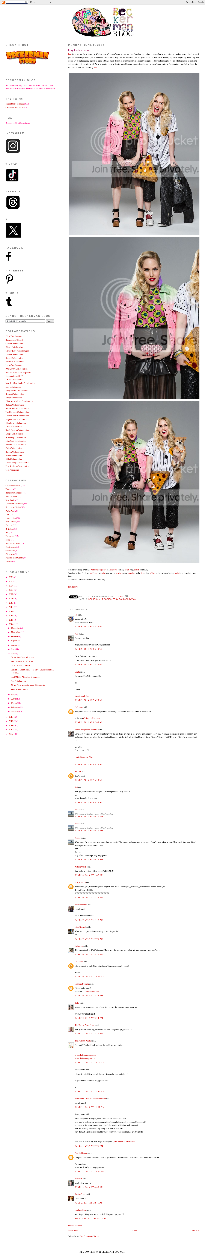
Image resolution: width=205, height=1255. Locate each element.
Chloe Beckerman (13, 485)
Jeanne (77, 809)
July (13, 649)
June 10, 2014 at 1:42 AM (89, 875)
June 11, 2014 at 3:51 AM (89, 1033)
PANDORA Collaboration (16, 368)
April (13, 698)
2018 (11, 606)
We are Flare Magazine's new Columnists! (28, 685)
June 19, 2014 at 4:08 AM (89, 1187)
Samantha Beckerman (15, 103)
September (16, 640)
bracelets (131, 573)
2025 (11, 581)
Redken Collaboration (15, 404)
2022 (11, 594)
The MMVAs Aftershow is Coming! (25, 676)
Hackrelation (80, 1209)
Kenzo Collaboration (14, 357)
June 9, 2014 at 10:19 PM (89, 816)
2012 (11, 721)
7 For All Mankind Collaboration (19, 401)
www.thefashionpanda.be (85, 1054)
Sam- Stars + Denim (19, 689)
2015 (11, 619)
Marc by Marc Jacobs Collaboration (20, 383)
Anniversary (11, 546)
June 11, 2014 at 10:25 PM (89, 1171)
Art (7, 532)
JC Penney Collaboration (16, 437)
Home (134, 1230)
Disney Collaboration (14, 347)
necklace (93, 573)
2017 (11, 611)
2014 (11, 624)
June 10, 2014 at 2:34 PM (89, 1017)
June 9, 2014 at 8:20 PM (88, 722)
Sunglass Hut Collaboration (17, 390)
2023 (11, 589)
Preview (9, 525)
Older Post (195, 1230)
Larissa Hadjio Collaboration (18, 462)
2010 (11, 729)
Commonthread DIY (14, 375)
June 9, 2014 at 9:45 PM (88, 802)
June (13, 653)
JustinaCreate (80, 1194)
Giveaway (10, 554)
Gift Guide (10, 550)
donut (127, 569)
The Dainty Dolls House (85, 1025)
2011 (11, 725)
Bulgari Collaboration (15, 451)
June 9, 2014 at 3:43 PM (88, 626)
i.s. (76, 614)
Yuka (77, 1002)
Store (8, 539)
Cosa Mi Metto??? (91, 991)
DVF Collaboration (14, 426)
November (16, 632)
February (15, 707)
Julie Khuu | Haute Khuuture (87, 729)
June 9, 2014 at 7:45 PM (88, 664)
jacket (177, 573)
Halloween (10, 536)
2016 (11, 615)
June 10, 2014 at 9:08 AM (89, 938)
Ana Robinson (81, 1153)
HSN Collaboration (14, 397)
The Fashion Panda (83, 1040)
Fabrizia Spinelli (82, 983)
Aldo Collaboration (14, 459)
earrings (119, 573)
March (14, 702)
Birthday (9, 528)
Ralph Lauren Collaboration (17, 430)
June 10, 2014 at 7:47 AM (89, 919)
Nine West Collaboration (16, 440)
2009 (11, 733)
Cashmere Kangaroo (91, 718)
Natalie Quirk (80, 866)
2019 (11, 602)
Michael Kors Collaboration (17, 415)
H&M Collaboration (14, 336)
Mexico (9, 561)
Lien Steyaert (80, 926)
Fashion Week (11, 496)
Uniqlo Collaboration (14, 433)
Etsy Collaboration (79, 50)
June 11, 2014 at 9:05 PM (89, 1145)
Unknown (79, 707)
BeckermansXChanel (14, 339)
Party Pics (10, 510)
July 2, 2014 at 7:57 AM (88, 1202)
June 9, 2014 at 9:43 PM (88, 780)
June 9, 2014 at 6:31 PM (88, 648)
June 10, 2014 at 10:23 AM (89, 976)
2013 (11, 716)
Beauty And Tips (82, 695)
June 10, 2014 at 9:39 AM (89, 954)
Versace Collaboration (15, 361)
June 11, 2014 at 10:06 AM (89, 1062)
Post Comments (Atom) (89, 1236)
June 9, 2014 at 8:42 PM (88, 764)
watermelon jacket (98, 569)
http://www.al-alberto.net (124, 1141)
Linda (77, 671)
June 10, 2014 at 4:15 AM (89, 897)
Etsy (70, 54)
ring (104, 573)
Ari (76, 787)
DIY (7, 514)
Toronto (9, 489)
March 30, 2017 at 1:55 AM (90, 1218)
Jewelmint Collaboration (16, 444)
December (15, 627)
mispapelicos (80, 882)
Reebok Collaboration (15, 394)
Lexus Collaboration (14, 365)
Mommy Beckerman (14, 503)
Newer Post (73, 1230)
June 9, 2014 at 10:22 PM (89, 859)
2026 (11, 577)
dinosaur (113, 569)
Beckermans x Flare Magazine (18, 372)
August (14, 645)
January (14, 711)
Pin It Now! (73, 586)
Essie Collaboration (14, 455)
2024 (11, 585)
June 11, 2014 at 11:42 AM (89, 1091)
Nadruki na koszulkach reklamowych (90, 1098)
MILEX (78, 771)
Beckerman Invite (13, 543)
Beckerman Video (13, 507)
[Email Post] (126, 596)
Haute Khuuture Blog (84, 757)
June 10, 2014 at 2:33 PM (89, 995)
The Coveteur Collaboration (17, 412)
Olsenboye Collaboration (16, 422)
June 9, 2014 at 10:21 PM (89, 830)
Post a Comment (75, 1225)
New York (10, 500)
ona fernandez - (81, 904)
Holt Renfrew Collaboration (17, 466)
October (14, 636)
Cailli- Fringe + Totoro (20, 665)
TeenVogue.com (12, 469)
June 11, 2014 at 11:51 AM (89, 1107)
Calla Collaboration (14, 448)
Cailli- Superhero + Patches (22, 657)
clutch (136, 569)
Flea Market (11, 521)
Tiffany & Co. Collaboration (17, 350)
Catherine (79, 945)
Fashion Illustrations (14, 557)
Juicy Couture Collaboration (17, 408)
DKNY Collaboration (15, 379)
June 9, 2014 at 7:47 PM (88, 700)
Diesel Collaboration (14, 354)
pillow (152, 573)
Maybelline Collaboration (16, 419)
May (13, 694)
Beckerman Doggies (100, 599)
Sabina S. (79, 1178)
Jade (76, 633)
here (95, 67)
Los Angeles (11, 518)
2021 (11, 598)
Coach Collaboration (14, 343)
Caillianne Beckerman (15, 107)
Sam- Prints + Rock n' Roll (22, 661)
